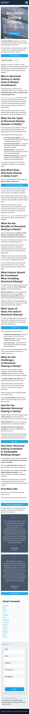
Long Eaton (6, 615)
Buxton (4, 634)
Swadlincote (6, 619)
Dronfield (5, 629)
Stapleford (23, 500)
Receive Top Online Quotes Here (14, 504)
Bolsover (5, 624)
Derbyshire (4, 500)
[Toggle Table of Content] (15, 60)
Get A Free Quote (14, 593)
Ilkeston (13, 500)
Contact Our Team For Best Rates (14, 185)
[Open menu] (26, 2)
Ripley (4, 617)
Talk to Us (14, 327)
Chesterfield (6, 622)
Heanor (18, 500)
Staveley (5, 627)
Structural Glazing (10, 215)
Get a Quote (13, 33)
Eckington (5, 631)
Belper (9, 500)
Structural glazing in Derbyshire (9, 97)
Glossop (5, 636)
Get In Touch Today (14, 55)
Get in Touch (14, 441)
